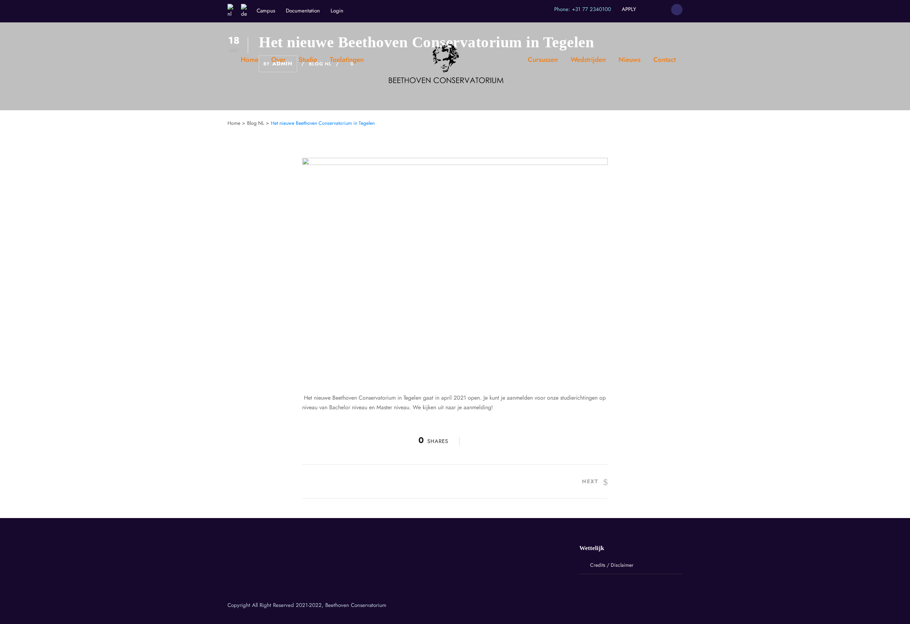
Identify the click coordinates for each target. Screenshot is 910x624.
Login (337, 11)
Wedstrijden (588, 59)
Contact (664, 59)
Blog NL (255, 123)
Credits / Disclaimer (611, 565)
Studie (308, 59)
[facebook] (647, 9)
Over (278, 59)
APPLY (629, 9)
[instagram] (660, 9)
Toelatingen (347, 59)
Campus (266, 11)
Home (249, 59)
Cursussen (543, 59)
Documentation (303, 11)
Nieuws (630, 59)
